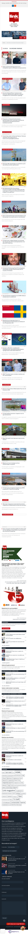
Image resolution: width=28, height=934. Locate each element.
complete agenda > (6, 662)
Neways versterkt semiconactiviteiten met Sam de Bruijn (14, 3)
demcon (9, 778)
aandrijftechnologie (7, 281)
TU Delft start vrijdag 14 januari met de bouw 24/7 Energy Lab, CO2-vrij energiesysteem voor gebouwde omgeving (14, 242)
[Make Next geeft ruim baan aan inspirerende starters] (14, 429)
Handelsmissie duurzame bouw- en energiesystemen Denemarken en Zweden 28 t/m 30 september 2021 (14, 322)
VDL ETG (13, 805)
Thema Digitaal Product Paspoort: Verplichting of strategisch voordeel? (15, 660)
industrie (4, 785)
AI (13, 772)
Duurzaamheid (6, 104)
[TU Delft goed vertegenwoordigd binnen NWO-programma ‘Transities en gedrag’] (14, 479)
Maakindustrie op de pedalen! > (19, 619)
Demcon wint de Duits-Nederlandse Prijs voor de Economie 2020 (14, 389)
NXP (14, 793)
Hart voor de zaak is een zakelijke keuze (13, 638)
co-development (6, 384)
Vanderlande (5, 805)
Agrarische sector (7, 399)
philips (18, 793)
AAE (3, 772)
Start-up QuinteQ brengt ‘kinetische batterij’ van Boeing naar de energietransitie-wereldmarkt (14, 216)
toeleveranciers (5, 799)
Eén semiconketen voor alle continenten (13, 759)
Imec (22, 782)
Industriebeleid (6, 174)
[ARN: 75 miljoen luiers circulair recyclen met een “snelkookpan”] (14, 365)
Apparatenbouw (6, 201)
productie (23, 793)
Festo (16, 780)
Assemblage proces (7, 333)
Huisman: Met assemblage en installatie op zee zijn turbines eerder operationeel (14, 164)
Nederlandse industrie (7, 793)
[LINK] (14, 18)
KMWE (3, 787)
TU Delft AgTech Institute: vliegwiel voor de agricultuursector (13, 414)
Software (15, 796)
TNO (20, 796)
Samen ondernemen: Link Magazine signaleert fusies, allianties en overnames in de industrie (15, 698)
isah (15, 785)
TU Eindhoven (6, 802)
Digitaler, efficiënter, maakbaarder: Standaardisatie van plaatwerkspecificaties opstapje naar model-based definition (13, 349)
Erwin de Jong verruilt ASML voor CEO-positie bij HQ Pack (16, 859)
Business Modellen (7, 424)
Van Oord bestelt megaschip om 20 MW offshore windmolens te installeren (14, 296)
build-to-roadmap (7, 132)
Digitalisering (15, 778)
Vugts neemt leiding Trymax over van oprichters (16, 872)
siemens (10, 796)
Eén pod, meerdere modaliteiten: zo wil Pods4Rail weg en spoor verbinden (15, 679)
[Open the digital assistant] (23, 928)
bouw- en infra (6, 306)
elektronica (4, 780)
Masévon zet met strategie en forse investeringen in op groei (11, 463)
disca (21, 778)
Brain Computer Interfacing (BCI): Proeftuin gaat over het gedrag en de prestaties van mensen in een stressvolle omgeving (14, 530)
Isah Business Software (21, 785)
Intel (12, 785)
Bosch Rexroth (17, 775)
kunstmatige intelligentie (12, 787)
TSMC (11, 799)
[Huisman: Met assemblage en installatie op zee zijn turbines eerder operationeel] (14, 155)
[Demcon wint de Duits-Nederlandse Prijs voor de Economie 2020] (14, 385)
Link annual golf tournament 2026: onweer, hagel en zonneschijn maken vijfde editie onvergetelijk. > (15, 582)
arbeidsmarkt (6, 448)
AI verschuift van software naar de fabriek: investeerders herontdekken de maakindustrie (15, 764)
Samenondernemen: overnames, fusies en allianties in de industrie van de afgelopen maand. (16, 705)
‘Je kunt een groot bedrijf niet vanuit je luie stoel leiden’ (15, 642)
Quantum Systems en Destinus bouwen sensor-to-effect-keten (16, 702)
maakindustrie (19, 790)
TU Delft (16, 799)
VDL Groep (19, 805)
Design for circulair (7, 359)
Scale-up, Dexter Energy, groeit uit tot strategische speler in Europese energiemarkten (14, 67)
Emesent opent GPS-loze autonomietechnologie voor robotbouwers (16, 675)
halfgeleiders (16, 782)
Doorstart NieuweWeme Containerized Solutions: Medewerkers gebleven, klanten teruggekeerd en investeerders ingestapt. (13, 94)
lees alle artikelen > (6, 645)
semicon (4, 796)
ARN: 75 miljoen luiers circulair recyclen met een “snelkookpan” (14, 374)
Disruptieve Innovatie (7, 149)
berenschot (10, 775)
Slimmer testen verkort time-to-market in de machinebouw (14, 652)
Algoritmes (5, 52)
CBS (23, 775)
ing (9, 785)
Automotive (4, 775)
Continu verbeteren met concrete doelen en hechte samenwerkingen (15, 635)
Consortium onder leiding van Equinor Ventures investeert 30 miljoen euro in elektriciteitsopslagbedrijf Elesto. (14, 137)
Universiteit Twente (18, 802)
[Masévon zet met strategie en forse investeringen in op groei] (14, 454)
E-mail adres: (4, 847)
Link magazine (9, 790)
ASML (18, 772)
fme (19, 780)
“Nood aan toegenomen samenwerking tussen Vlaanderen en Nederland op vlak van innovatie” (14, 504)
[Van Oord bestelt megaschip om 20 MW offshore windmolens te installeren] (14, 287)
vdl (9, 804)
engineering (10, 780)
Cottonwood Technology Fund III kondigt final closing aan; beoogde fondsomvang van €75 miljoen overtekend (14, 269)
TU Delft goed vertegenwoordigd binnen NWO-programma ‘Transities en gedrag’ (14, 488)
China (3, 778)
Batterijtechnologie (7, 78)
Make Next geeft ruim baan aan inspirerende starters (13, 439)
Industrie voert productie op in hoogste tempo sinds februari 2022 (16, 683)
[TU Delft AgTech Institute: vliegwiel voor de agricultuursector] (14, 405)
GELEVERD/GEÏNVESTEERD (7, 514)
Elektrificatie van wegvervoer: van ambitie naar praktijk (15, 656)
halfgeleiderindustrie (7, 782)
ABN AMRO (9, 772)
